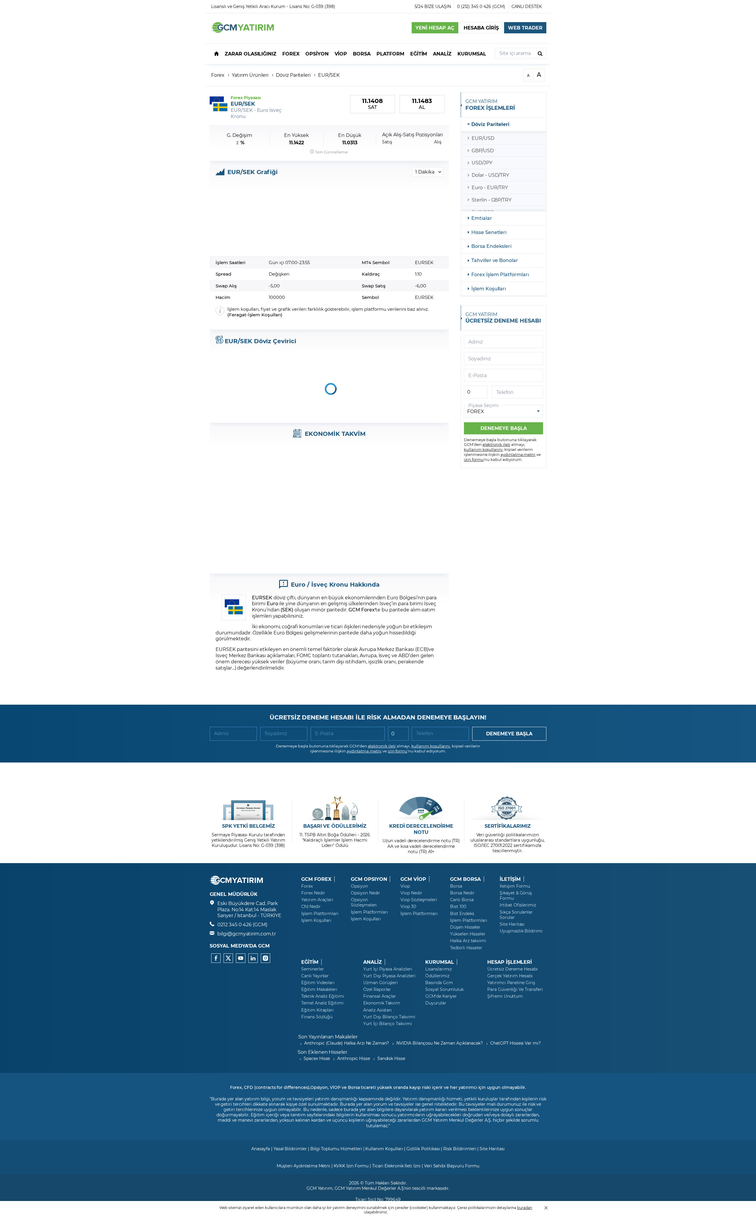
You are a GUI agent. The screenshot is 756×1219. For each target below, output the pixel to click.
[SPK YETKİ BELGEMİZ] (248, 808)
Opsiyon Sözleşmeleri (364, 902)
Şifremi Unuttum (505, 996)
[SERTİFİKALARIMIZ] (507, 808)
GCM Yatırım (320, 1188)
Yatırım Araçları (317, 899)
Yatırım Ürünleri (250, 75)
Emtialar (481, 218)
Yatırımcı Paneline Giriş (511, 982)
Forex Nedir (313, 893)
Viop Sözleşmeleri (418, 899)
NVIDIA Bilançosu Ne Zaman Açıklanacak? (439, 1043)
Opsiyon (359, 886)
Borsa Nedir (462, 893)
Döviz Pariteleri (293, 75)
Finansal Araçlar (379, 996)
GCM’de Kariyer (441, 996)
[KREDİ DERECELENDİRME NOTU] (421, 808)
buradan (524, 1207)
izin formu (474, 459)
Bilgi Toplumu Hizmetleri (336, 1148)
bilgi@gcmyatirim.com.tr (246, 933)
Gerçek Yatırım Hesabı (510, 976)
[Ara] (540, 53)
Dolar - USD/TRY (490, 175)
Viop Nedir (411, 893)
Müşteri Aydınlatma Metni (303, 1166)
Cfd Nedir (311, 906)
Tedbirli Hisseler (466, 947)
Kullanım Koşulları (384, 1148)
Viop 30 (408, 906)
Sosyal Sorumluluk (444, 989)
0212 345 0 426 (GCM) (242, 924)
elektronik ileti (496, 444)
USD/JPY (482, 162)
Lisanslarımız (438, 969)
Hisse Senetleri (488, 232)
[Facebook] (216, 958)
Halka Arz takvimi (468, 940)
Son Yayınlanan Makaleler (328, 1036)
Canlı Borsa (461, 899)
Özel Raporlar (377, 989)
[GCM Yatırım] (242, 31)
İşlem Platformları (319, 913)
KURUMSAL (439, 962)
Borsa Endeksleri (491, 246)
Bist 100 (458, 906)
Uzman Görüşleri (380, 982)
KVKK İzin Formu (351, 1166)
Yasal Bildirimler (290, 1148)
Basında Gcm (439, 982)
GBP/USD (483, 150)
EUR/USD (483, 138)
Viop (405, 886)
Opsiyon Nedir (365, 893)
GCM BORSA (465, 879)
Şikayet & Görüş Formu (516, 895)
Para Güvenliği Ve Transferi (515, 989)
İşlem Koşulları (264, 315)
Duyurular (435, 1003)
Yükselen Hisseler (467, 934)
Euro (272, 603)
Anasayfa (260, 1148)
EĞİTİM (309, 962)
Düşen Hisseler (465, 927)
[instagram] (265, 958)
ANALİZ (372, 962)
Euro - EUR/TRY (490, 187)
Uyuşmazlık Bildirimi (521, 931)
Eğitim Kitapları (317, 1010)
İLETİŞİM (510, 879)
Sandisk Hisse (391, 1058)
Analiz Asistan (377, 1010)
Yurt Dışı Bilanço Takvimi (389, 1017)
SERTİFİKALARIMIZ (508, 826)
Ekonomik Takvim (381, 1003)
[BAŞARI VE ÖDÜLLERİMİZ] (335, 808)
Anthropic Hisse (353, 1058)
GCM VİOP (413, 879)
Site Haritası (512, 924)
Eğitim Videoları (318, 982)
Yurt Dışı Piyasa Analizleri (389, 976)
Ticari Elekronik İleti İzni (396, 1166)
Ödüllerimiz (437, 976)
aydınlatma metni (518, 454)
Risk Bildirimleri (459, 1148)
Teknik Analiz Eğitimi (322, 996)
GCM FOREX (316, 879)
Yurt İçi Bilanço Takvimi (387, 1023)
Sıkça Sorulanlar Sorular (516, 914)
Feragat (237, 315)
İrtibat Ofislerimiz (518, 905)
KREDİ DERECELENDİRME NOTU (421, 829)
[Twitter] (228, 958)
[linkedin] (253, 958)
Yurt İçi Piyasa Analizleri (387, 969)
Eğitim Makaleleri (319, 989)
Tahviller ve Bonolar (494, 260)
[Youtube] (240, 958)
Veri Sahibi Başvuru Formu (451, 1166)
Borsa (456, 886)
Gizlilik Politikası (423, 1148)
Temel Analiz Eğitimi (322, 1003)
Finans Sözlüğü (317, 1017)
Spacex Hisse (317, 1058)
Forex (217, 75)
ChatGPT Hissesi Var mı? (515, 1043)
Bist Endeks (462, 913)
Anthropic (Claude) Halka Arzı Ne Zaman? (346, 1043)
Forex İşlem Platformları (500, 274)
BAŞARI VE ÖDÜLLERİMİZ (334, 826)
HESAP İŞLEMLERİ (509, 962)
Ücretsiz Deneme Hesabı (512, 969)
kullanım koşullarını (483, 449)
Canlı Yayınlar (315, 976)
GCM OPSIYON (369, 879)
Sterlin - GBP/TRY (491, 200)
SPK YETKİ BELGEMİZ (248, 826)
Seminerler (312, 969)
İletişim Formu (515, 886)
